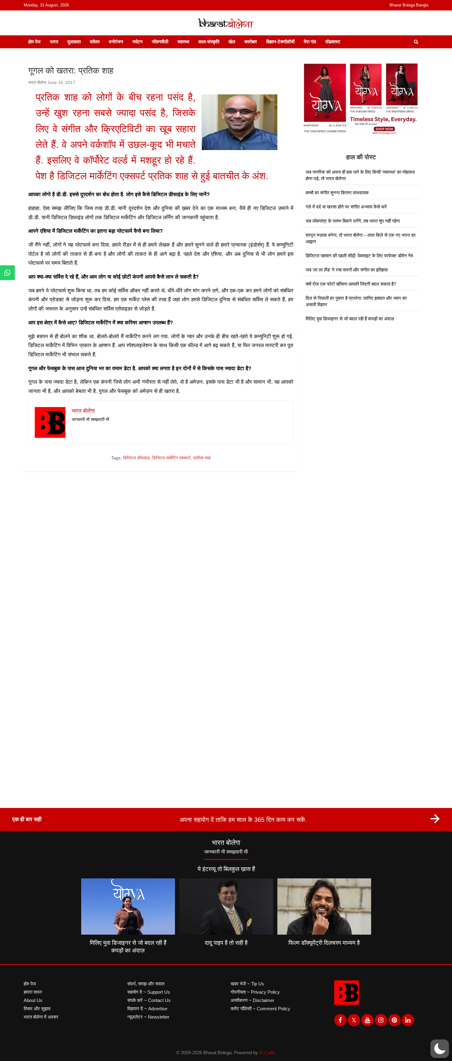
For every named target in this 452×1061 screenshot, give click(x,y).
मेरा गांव (310, 41)
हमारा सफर (33, 992)
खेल (231, 41)
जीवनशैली (160, 41)
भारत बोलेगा (37, 82)
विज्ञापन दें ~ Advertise (147, 1008)
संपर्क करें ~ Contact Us (149, 1000)
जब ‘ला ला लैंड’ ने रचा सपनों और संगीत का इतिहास (347, 269)
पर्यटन (138, 41)
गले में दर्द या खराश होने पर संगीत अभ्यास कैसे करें (346, 206)
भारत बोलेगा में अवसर (41, 1016)
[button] (439, 1048)
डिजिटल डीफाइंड (136, 457)
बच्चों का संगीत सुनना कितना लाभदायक (337, 192)
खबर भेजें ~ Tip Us (247, 983)
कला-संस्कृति (208, 41)
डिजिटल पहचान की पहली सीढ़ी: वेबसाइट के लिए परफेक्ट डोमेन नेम (359, 255)
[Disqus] (161, 564)
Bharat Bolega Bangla (409, 5)
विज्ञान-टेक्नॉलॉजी (280, 41)
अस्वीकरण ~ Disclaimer (252, 1000)
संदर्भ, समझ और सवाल (146, 983)
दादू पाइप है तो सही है (226, 943)
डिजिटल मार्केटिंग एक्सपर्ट (171, 457)
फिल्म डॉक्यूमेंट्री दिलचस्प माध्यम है (324, 943)
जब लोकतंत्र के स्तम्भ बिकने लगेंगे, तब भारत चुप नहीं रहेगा (353, 221)
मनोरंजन (116, 41)
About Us (33, 1000)
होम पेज (34, 41)
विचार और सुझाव (37, 1008)
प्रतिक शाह (202, 457)
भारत (54, 41)
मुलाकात (74, 41)
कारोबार (250, 41)
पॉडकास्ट (332, 41)
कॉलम (95, 41)
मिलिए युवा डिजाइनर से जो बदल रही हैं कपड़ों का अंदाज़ (350, 318)
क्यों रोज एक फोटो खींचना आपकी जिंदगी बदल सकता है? (351, 284)
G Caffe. (267, 1052)
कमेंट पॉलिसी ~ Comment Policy (260, 1008)
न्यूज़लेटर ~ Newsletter (148, 1016)
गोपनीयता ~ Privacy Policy (255, 992)
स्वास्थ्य (183, 41)
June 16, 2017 (61, 82)
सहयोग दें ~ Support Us (148, 992)
